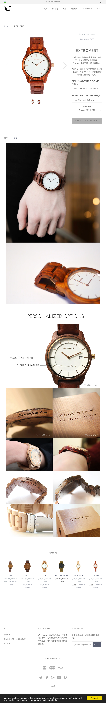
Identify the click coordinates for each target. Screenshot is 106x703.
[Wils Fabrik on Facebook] (47, 678)
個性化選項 (87, 106)
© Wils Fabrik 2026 (53, 658)
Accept (94, 697)
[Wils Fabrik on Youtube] (59, 678)
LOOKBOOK (87, 9)
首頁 (45, 9)
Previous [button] (8, 65)
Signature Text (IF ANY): (86, 96)
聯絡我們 (7, 635)
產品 (64, 9)
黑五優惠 (55, 9)
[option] (36, 65)
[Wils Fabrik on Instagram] (53, 678)
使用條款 (7, 643)
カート (99, 9)
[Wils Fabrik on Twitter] (41, 678)
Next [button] (63, 65)
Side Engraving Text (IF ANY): (85, 82)
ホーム (6, 26)
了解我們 (74, 9)
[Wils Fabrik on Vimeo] (65, 678)
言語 (53, 686)
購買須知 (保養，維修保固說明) (15, 639)
